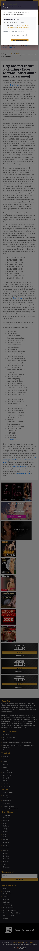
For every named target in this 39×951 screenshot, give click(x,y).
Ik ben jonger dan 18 (19, 35)
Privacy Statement (23, 27)
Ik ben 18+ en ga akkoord (19, 40)
